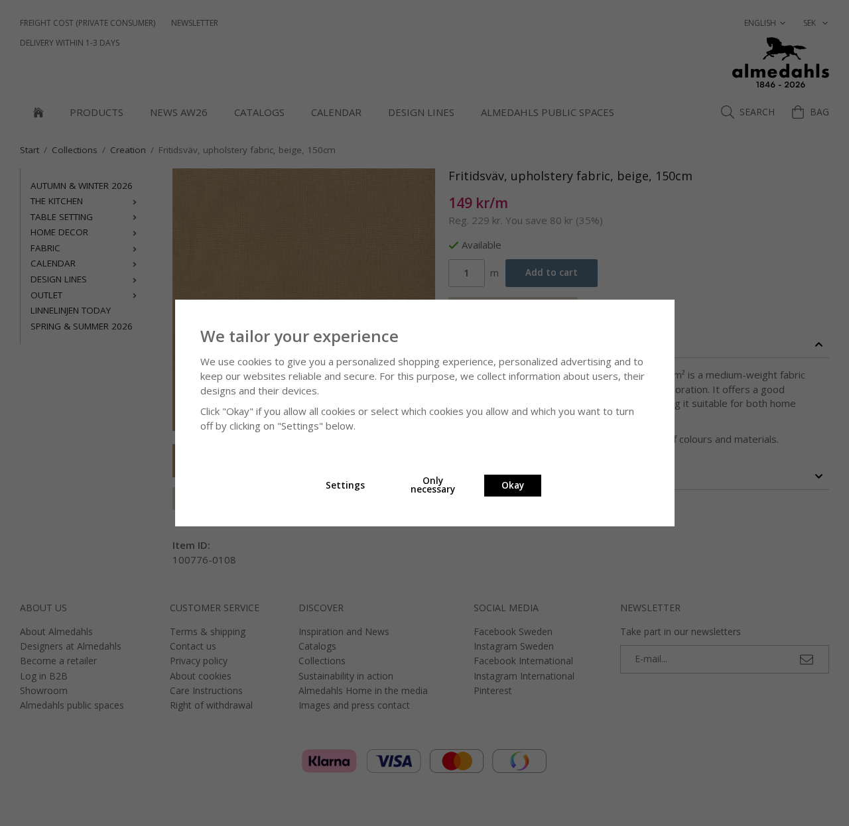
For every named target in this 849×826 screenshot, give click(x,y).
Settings (345, 485)
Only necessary (433, 485)
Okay (512, 485)
